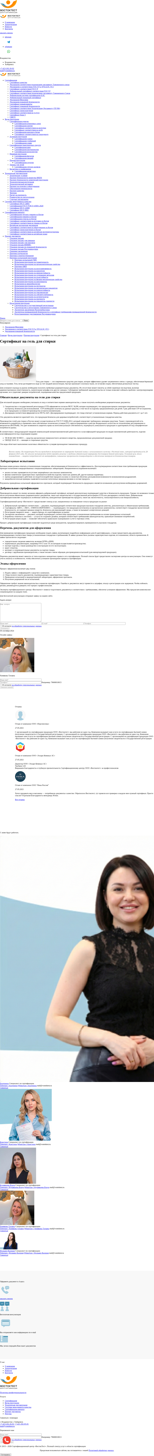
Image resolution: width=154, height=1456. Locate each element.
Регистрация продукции (20, 303)
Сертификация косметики (25, 171)
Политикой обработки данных (101, 1450)
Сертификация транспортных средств (25, 145)
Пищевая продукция (18, 154)
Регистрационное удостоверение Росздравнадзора (35, 314)
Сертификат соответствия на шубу (28, 130)
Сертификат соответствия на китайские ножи (28, 234)
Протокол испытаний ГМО (25, 260)
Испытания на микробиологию (27, 284)
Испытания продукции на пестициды (29, 286)
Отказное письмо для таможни (22, 240)
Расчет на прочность (18, 195)
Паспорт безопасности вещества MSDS (26, 178)
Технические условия (18, 176)
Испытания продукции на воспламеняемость (32, 269)
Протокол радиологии (19, 253)
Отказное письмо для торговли (22, 243)
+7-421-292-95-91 (22, 1424)
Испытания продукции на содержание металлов (34, 275)
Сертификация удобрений (25, 141)
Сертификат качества (18, 82)
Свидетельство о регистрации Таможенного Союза (35, 308)
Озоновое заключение (19, 251)
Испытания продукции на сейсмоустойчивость (33, 295)
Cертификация (11, 80)
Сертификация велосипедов (26, 152)
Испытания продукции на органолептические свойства (37, 264)
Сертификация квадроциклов (26, 150)
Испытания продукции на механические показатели (36, 288)
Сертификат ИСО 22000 (20, 208)
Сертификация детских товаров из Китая (26, 214)
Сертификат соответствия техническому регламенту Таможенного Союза (40, 93)
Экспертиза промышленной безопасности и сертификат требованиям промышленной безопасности (55, 312)
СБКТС (13, 117)
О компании (10, 22)
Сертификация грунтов (24, 163)
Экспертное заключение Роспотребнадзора (32, 310)
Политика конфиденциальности (13, 1393)
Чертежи (13, 193)
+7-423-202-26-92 (7, 68)
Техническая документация (16, 173)
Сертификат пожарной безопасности (25, 106)
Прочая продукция (17, 160)
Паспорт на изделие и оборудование (24, 186)
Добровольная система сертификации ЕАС (27, 95)
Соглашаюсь (5, 1455)
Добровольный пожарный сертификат (25, 98)
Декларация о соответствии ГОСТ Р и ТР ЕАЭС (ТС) (32, 87)
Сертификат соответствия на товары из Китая (28, 223)
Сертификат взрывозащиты (21, 104)
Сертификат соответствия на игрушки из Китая (29, 221)
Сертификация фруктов (24, 156)
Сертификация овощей (23, 158)
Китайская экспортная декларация (24, 225)
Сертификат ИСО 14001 (20, 204)
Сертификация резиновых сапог (27, 124)
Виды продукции (12, 119)
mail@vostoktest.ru (7, 71)
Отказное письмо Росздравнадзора (24, 249)
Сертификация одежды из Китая (23, 219)
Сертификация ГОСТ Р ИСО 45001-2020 (26, 206)
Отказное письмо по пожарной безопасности (28, 247)
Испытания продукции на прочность (29, 299)
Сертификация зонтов (23, 126)
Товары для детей (17, 165)
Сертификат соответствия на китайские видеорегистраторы (34, 232)
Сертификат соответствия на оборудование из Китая (31, 227)
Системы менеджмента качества (18, 201)
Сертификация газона (23, 139)
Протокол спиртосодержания (22, 256)
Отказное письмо (17, 238)
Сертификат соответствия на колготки (30, 128)
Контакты (9, 29)
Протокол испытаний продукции (23, 258)
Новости (8, 27)
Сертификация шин (22, 147)
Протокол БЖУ (20, 266)
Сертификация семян (23, 143)
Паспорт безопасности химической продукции (29, 180)
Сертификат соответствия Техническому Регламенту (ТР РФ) (35, 108)
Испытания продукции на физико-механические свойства (38, 279)
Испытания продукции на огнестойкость (31, 277)
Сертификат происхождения (21, 111)
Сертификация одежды (19, 121)
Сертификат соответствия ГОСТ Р (24, 89)
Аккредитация (11, 24)
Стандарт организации (19, 199)
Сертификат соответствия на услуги (24, 113)
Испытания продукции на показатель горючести (34, 301)
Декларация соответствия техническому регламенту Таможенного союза (39, 85)
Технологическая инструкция (22, 182)
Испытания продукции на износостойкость (32, 290)
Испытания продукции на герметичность (31, 262)
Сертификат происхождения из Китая (25, 230)
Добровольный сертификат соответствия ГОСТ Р (30, 91)
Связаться (4, 1088)
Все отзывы (20, 800)
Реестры (8, 1414)
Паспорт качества (17, 191)
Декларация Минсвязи (19, 100)
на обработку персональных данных (27, 626)
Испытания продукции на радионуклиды (31, 297)
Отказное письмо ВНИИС (20, 245)
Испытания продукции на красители (29, 271)
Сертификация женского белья (27, 132)
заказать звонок (6, 33)
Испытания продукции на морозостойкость (32, 273)
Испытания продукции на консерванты (30, 282)
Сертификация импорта (14, 212)
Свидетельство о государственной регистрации (34, 305)
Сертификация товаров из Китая (23, 217)
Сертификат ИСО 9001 (19, 210)
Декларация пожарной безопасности (25, 102)
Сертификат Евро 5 (18, 115)
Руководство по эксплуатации (22, 197)
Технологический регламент (21, 184)
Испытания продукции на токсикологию (31, 292)
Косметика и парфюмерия (20, 169)
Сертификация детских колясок (27, 167)
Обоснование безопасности (21, 189)
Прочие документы (13, 236)
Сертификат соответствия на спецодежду (31, 134)
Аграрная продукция (18, 137)
